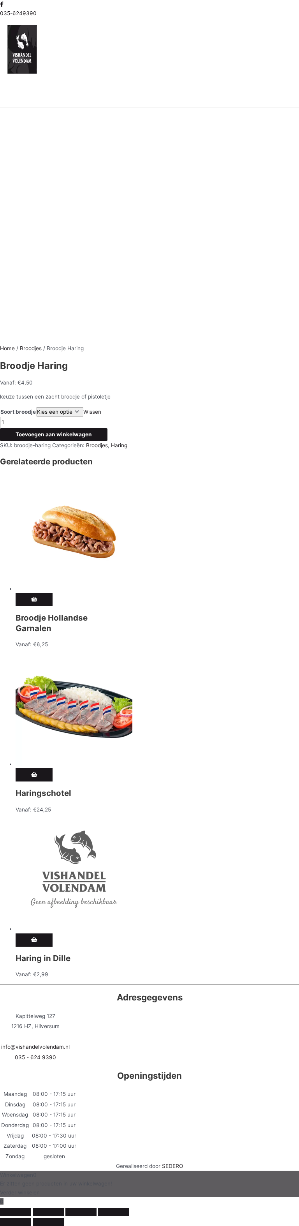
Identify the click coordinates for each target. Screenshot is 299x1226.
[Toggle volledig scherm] (48, 1212)
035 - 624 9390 (35, 1057)
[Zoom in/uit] (15, 1212)
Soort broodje (18, 412)
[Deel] (81, 1212)
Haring (119, 445)
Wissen (92, 412)
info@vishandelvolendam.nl (35, 1047)
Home (7, 348)
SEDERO (172, 1166)
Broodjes (31, 348)
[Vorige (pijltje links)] (15, 1222)
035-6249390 (18, 13)
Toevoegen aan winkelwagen (54, 434)
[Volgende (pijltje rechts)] (48, 1222)
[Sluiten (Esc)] (113, 1212)
